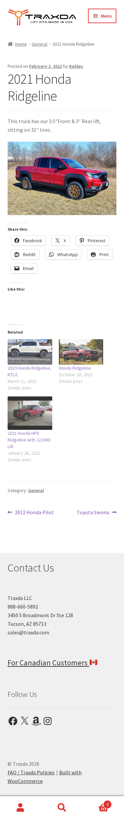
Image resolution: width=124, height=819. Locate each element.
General (39, 44)
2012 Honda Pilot (34, 513)
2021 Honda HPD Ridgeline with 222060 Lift (29, 439)
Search (62, 807)
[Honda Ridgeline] (81, 352)
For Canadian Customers (48, 662)
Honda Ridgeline (75, 368)
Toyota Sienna (93, 513)
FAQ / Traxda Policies (31, 772)
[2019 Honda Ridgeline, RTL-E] (30, 352)
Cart (95, 802)
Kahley (76, 66)
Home (21, 44)
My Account (20, 807)
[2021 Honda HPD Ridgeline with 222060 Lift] (30, 413)
